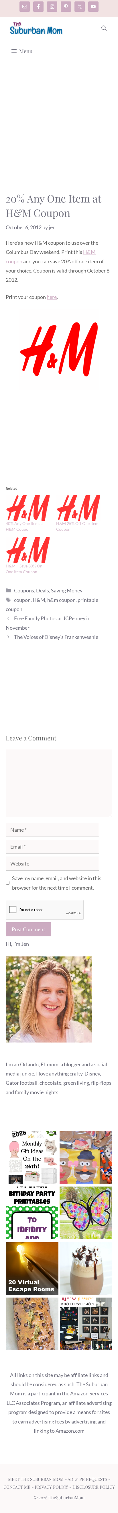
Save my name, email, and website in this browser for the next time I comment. (56, 882)
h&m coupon (61, 600)
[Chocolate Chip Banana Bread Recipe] (32, 1325)
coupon (22, 600)
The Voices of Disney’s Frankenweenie (56, 637)
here (52, 297)
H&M (39, 600)
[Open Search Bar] (104, 28)
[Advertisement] (59, 130)
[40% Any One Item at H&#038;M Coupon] (28, 508)
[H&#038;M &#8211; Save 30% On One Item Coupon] (28, 550)
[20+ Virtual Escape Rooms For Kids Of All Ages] (32, 1270)
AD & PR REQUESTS (87, 1479)
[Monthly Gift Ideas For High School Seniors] (32, 1159)
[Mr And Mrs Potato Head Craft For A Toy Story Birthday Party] (86, 1159)
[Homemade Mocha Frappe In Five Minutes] (86, 1270)
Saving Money (66, 590)
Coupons (24, 590)
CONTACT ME (16, 1487)
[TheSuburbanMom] (36, 28)
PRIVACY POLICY (51, 1487)
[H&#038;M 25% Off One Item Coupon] (78, 508)
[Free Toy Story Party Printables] (32, 1214)
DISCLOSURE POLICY (93, 1487)
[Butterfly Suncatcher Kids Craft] (86, 1214)
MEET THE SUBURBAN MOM (36, 1479)
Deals (42, 590)
